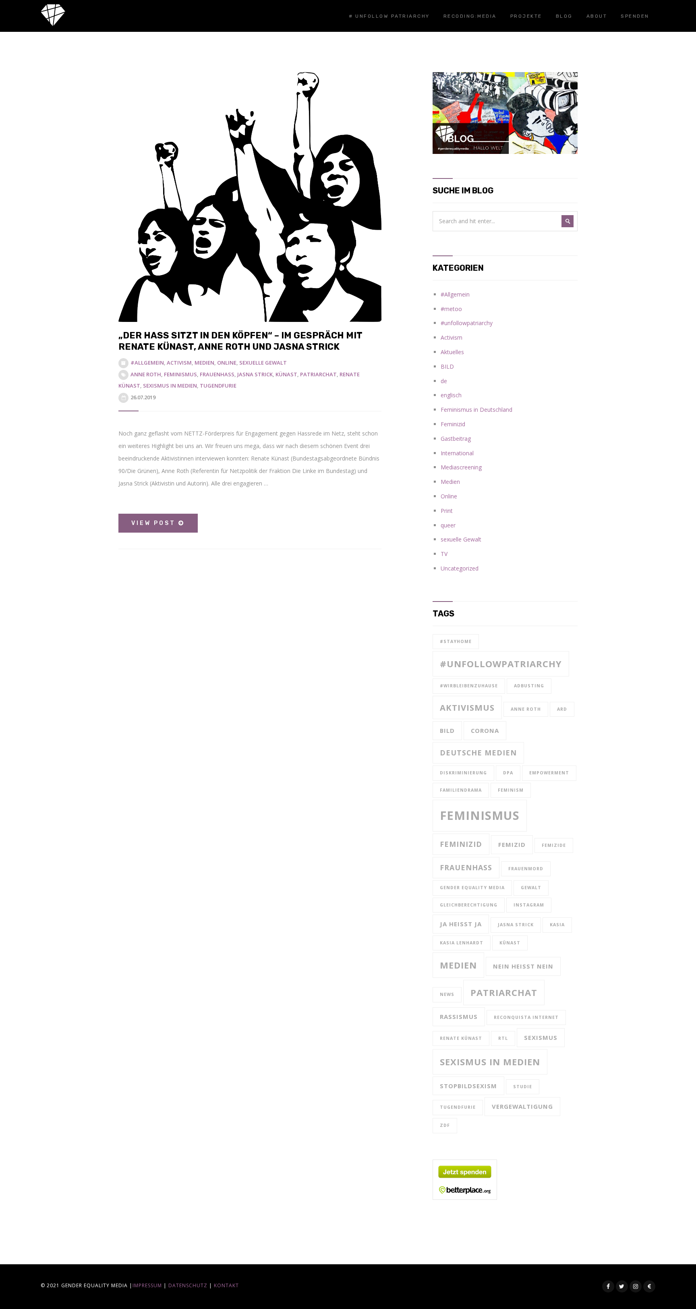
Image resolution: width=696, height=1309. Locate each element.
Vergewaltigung (522, 1106)
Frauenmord (525, 868)
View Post (154, 523)
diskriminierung (463, 773)
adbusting (529, 686)
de (444, 381)
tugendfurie (218, 385)
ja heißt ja (461, 924)
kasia (557, 924)
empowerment (549, 773)
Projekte (526, 16)
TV (444, 554)
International (457, 453)
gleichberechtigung (468, 905)
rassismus (459, 1016)
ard (562, 709)
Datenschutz (187, 1285)
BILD (447, 366)
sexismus (540, 1037)
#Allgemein (147, 362)
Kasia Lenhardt (461, 943)
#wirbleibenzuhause (469, 686)
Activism (179, 362)
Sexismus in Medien (170, 385)
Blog (564, 16)
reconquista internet (526, 1017)
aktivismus (467, 707)
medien (458, 965)
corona (485, 730)
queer (448, 525)
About (596, 16)
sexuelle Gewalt (263, 362)
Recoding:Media (470, 16)
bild (447, 730)
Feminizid (453, 424)
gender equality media (472, 887)
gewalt (531, 887)
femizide (554, 845)
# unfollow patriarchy (389, 16)
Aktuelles (452, 352)
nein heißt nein (523, 966)
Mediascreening (461, 467)
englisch (451, 395)
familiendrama (461, 790)
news (447, 994)
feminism (511, 790)
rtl (503, 1038)
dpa (508, 773)
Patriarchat (318, 374)
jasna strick (255, 374)
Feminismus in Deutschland (476, 409)
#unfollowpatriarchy (467, 323)
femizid (512, 844)
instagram (529, 905)
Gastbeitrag (456, 438)
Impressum (147, 1285)
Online (226, 362)
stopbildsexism (468, 1086)
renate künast (461, 1038)
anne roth (145, 374)
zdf (445, 1125)
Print (447, 510)
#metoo (451, 309)
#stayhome (456, 641)
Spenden (635, 16)
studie (522, 1086)
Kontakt (226, 1285)
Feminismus (180, 374)
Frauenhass (217, 374)
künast (286, 374)
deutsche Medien (478, 752)
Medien (204, 362)
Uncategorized (459, 568)
